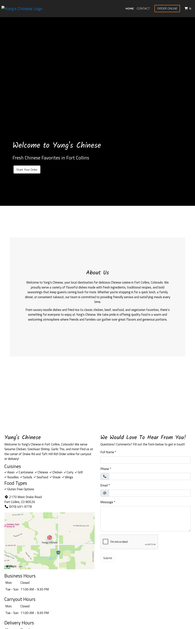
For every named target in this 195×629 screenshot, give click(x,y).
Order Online (167, 8)
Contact (143, 8)
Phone (104, 469)
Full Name (107, 452)
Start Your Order (27, 169)
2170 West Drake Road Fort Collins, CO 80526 (23, 499)
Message (106, 502)
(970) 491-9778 (20, 506)
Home (129, 8)
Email (104, 485)
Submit (107, 558)
